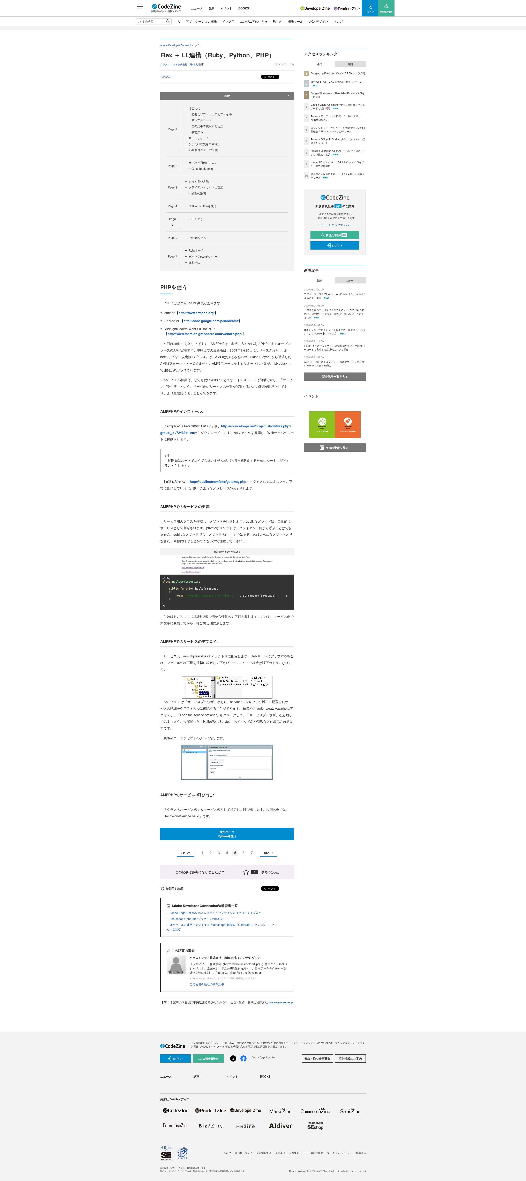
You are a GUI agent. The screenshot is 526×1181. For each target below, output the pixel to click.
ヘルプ (227, 1152)
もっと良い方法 (199, 181)
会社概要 (294, 1152)
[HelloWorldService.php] (227, 564)
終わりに (194, 262)
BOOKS (243, 8)
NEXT (267, 853)
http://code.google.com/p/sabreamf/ (211, 320)
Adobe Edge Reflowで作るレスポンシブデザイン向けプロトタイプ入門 (215, 913)
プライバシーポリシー (339, 1152)
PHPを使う (196, 219)
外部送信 (361, 1152)
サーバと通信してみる (203, 163)
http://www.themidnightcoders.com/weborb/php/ (205, 333)
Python (277, 21)
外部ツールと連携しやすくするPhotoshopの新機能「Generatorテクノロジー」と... (223, 925)
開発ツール (295, 21)
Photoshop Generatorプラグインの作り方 (197, 919)
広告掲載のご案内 (350, 1058)
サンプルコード (201, 120)
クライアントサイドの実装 (206, 187)
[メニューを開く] (140, 8)
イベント (226, 8)
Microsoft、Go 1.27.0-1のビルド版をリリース (336, 81)
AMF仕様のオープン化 (203, 150)
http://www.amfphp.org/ (197, 312)
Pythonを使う (197, 238)
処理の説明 (198, 193)
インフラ (228, 21)
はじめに (194, 108)
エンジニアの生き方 (254, 21)
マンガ (338, 21)
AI (179, 21)
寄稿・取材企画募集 (317, 1058)
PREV (186, 853)
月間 (350, 64)
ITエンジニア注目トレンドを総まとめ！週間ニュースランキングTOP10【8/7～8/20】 (334, 331)
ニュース (197, 8)
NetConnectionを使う (203, 206)
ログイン (337, 245)
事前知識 (197, 132)
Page (172, 129)
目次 (227, 96)
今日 (319, 64)
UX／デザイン (318, 21)
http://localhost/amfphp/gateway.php (218, 481)
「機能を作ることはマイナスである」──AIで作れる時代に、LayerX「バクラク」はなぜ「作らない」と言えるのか (334, 313)
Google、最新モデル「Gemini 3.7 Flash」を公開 (338, 73)
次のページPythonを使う (227, 834)
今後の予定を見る (336, 447)
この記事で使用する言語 (207, 126)
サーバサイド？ (199, 138)
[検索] (168, 21)
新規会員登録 (336, 235)
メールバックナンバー (337, 225)
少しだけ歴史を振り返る (204, 144)
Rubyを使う (196, 250)
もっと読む (174, 929)
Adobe (166, 77)
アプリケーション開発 (201, 21)
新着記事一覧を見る (335, 376)
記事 (212, 8)
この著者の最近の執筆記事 (207, 984)
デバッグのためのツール (204, 256)
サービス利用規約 (313, 1152)
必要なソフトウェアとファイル (211, 114)
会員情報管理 (263, 1152)
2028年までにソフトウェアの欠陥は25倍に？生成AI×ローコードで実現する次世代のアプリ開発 (335, 347)
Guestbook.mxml (202, 169)
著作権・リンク (243, 1152)
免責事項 (280, 1152)
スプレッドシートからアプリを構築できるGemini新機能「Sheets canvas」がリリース (338, 129)
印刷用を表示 (174, 888)
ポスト (271, 76)
